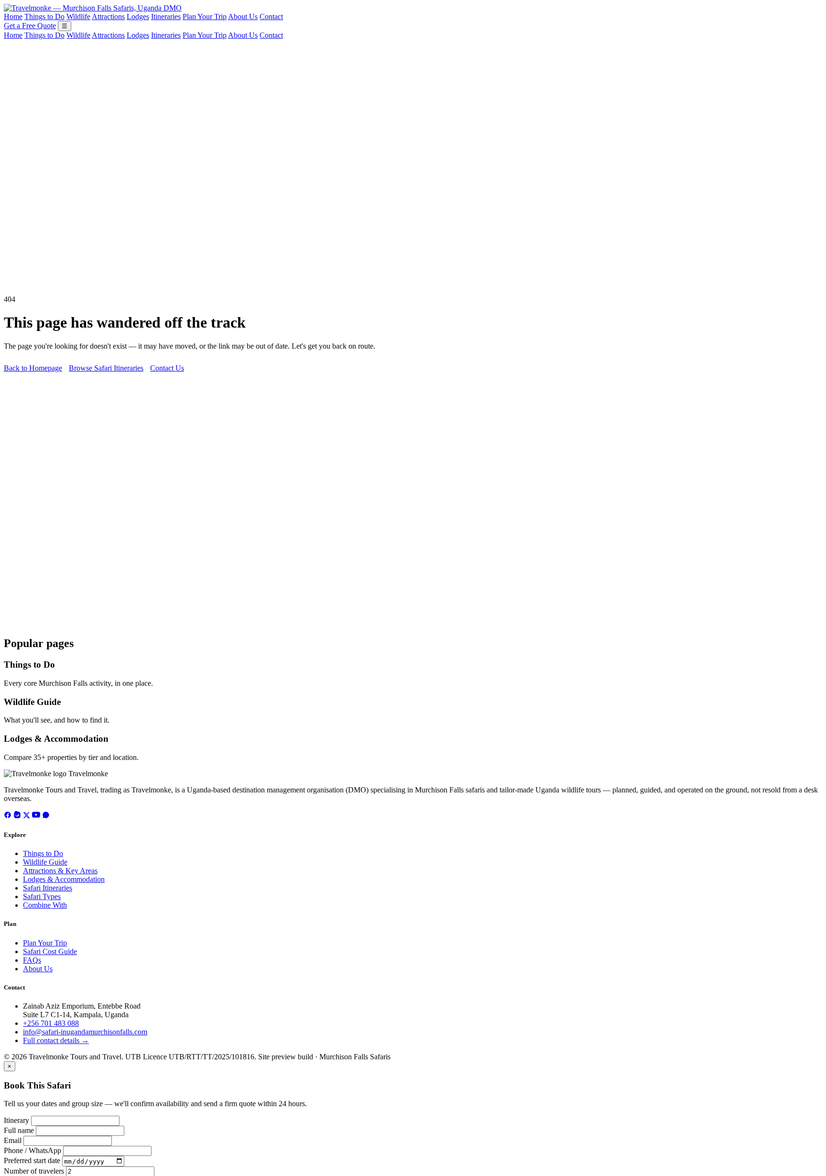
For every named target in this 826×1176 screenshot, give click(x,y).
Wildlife (78, 16)
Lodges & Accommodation (56, 739)
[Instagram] (17, 816)
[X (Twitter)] (26, 816)
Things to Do (44, 16)
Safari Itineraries (47, 888)
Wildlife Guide (32, 702)
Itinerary (16, 1120)
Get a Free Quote (30, 26)
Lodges (138, 16)
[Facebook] (7, 816)
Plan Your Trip (205, 16)
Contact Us (167, 368)
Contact (271, 16)
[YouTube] (36, 816)
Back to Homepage (33, 368)
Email (13, 1140)
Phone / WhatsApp (32, 1150)
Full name (19, 1130)
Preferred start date (32, 1161)
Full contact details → (56, 1040)
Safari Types (42, 896)
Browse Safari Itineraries (106, 368)
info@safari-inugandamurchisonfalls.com (85, 1032)
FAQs (32, 960)
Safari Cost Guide (50, 951)
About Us (243, 16)
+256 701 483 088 (51, 1023)
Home (13, 16)
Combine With (45, 905)
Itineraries (166, 16)
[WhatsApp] (46, 816)
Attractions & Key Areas (60, 871)
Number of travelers (34, 1171)
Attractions (108, 16)
